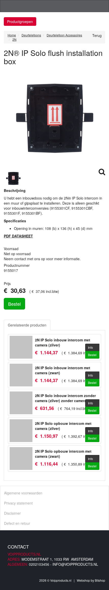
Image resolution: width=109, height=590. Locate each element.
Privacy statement (18, 503)
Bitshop (100, 580)
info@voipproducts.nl (75, 564)
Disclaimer (12, 513)
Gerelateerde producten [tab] (27, 324)
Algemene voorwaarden (23, 492)
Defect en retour (17, 523)
